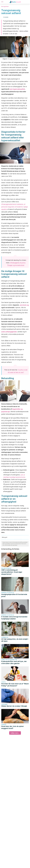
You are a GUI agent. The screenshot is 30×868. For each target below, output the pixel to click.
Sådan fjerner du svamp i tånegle (14, 706)
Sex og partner (5, 6)
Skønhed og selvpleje (7, 592)
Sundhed (3, 724)
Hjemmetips (4, 637)
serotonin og (24, 305)
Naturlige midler (6, 568)
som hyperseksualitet (17, 89)
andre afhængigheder (9, 332)
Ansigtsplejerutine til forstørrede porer (14, 595)
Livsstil (3, 682)
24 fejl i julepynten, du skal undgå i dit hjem (14, 640)
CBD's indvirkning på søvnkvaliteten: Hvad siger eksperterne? (11, 572)
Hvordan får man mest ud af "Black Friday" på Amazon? (15, 685)
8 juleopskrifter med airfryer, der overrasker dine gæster (14, 662)
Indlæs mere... (15, 733)
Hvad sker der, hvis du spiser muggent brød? (12, 727)
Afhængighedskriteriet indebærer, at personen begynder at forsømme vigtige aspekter (14, 206)
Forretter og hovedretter (9, 659)
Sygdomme (4, 704)
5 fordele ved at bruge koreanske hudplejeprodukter (14, 618)
